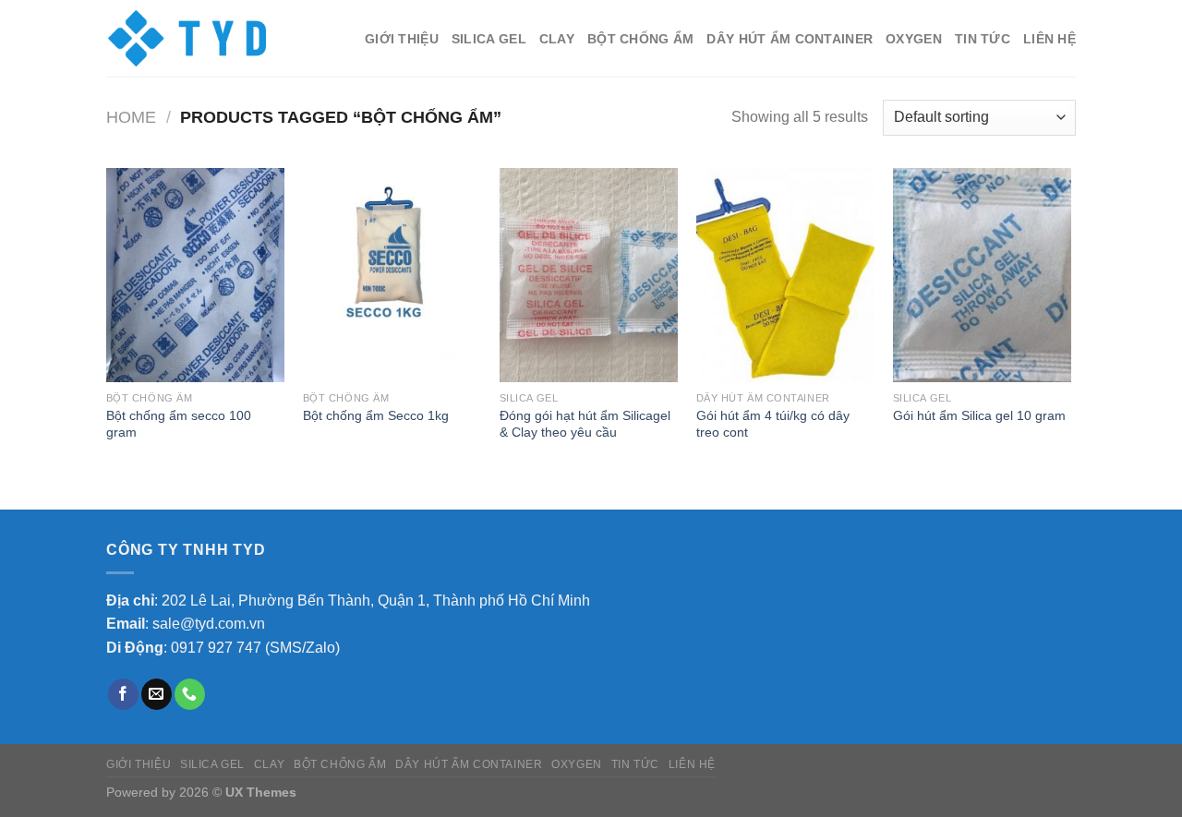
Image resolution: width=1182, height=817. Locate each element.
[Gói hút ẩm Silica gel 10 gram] (982, 275)
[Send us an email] (156, 694)
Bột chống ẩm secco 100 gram (178, 424)
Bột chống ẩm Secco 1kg (376, 415)
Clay (556, 38)
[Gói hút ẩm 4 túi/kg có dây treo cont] (785, 275)
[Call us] (190, 694)
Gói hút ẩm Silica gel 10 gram (979, 415)
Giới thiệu (402, 38)
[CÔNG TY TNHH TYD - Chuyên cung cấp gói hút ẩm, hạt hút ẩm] (187, 38)
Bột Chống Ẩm (640, 38)
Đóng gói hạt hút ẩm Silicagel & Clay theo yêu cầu (585, 424)
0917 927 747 (216, 647)
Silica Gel (489, 38)
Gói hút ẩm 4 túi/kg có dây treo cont (773, 424)
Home (131, 116)
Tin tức (982, 38)
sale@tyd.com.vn (208, 623)
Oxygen (914, 38)
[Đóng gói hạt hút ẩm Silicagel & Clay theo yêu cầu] (589, 275)
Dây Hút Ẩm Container (789, 38)
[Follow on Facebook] (123, 694)
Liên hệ (1049, 38)
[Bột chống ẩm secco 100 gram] (195, 275)
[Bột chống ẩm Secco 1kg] (392, 275)
